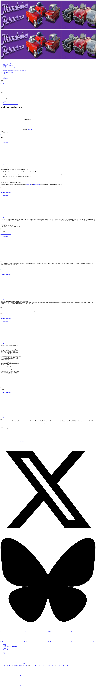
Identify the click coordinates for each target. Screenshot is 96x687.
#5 (3, 343)
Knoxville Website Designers (49, 665)
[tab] (6, 98)
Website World (38, 665)
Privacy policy (6, 650)
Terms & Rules (6, 649)
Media (4, 66)
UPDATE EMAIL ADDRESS (6, 192)
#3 (3, 258)
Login (10, 63)
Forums (4, 61)
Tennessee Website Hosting (64, 665)
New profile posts (22, 70)
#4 (3, 299)
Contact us (5, 648)
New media (10, 65)
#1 (3, 164)
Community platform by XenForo (14, 665)
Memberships (6, 69)
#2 (3, 217)
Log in (2, 81)
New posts (14, 63)
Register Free (6, 63)
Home (4, 60)
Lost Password (15, 70)
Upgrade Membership (7, 70)
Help (4, 652)
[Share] (13, 153)
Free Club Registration (5, 83)
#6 (3, 417)
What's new (5, 64)
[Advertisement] (30, 380)
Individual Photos (6, 67)
